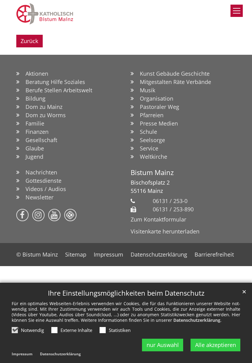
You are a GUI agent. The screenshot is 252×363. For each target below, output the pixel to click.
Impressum (22, 354)
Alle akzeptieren (215, 345)
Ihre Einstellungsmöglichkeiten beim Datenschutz (126, 293)
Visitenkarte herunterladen (165, 231)
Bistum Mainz (152, 172)
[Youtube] (54, 215)
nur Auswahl (163, 345)
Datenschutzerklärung (196, 320)
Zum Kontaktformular (158, 219)
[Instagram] (38, 215)
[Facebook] (22, 215)
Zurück (29, 41)
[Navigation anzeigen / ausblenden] (236, 11)
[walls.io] (70, 215)
